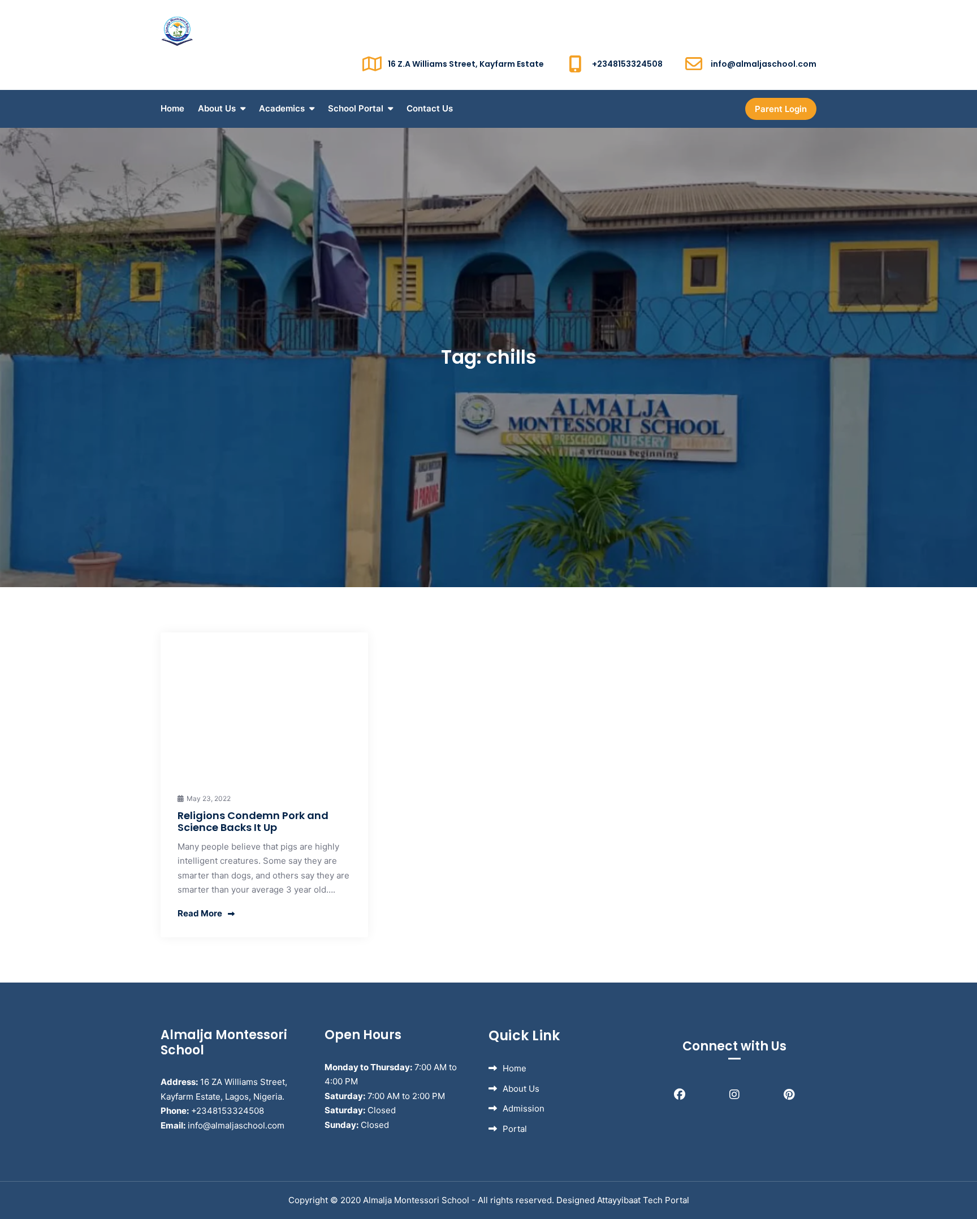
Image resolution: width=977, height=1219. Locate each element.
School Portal (355, 108)
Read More (200, 913)
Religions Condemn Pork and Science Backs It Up (253, 821)
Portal (515, 1128)
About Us (217, 108)
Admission (523, 1108)
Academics (282, 108)
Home (172, 108)
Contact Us (430, 108)
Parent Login (781, 109)
